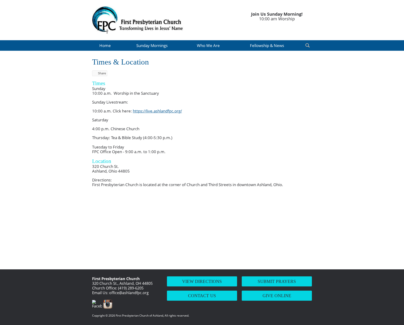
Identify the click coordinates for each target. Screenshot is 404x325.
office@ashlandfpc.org (129, 292)
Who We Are (208, 45)
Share (102, 73)
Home (105, 45)
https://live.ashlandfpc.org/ (157, 111)
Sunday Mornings (152, 45)
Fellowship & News (267, 45)
